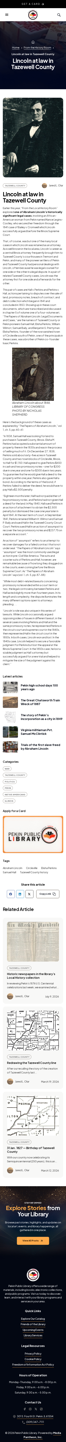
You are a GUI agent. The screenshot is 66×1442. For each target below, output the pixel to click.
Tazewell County (15, 185)
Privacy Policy (33, 1353)
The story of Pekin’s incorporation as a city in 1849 (41, 717)
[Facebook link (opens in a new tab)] (24, 1409)
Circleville (31, 868)
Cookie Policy (33, 1359)
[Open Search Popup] (59, 15)
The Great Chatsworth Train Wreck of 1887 (40, 702)
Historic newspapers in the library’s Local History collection (31, 975)
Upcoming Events (33, 1329)
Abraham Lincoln (12, 868)
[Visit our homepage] (33, 1274)
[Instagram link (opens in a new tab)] (30, 1409)
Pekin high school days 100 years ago (39, 687)
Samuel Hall (9, 872)
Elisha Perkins (49, 868)
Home (16, 47)
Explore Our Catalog (33, 1318)
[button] (6, 14)
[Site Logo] (33, 15)
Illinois (9, 801)
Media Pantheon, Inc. (42, 1435)
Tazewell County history (34, 872)
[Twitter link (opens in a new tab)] (35, 1409)
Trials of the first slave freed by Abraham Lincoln (40, 746)
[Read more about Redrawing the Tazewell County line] (33, 1030)
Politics (10, 781)
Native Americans (15, 794)
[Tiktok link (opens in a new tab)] (41, 1409)
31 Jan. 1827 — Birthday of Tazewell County (30, 1149)
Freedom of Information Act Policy (33, 1364)
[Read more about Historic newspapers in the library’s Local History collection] (33, 942)
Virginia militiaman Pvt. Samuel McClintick (37, 732)
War (7, 768)
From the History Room (37, 47)
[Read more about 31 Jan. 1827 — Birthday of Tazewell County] (33, 1116)
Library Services (33, 1335)
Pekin (8, 788)
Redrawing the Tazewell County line (31, 1063)
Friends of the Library (33, 1324)
